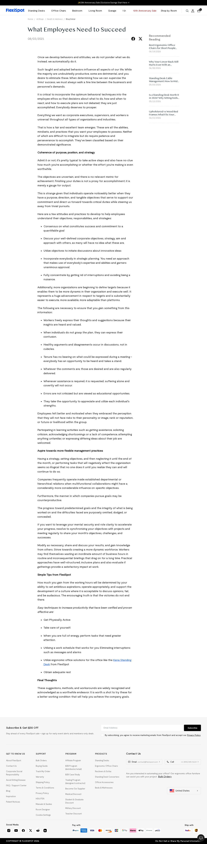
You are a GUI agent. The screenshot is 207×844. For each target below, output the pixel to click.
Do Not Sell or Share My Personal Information (178, 841)
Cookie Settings (43, 815)
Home (30, 19)
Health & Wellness (55, 19)
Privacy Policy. (194, 735)
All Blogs (40, 19)
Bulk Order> (165, 776)
